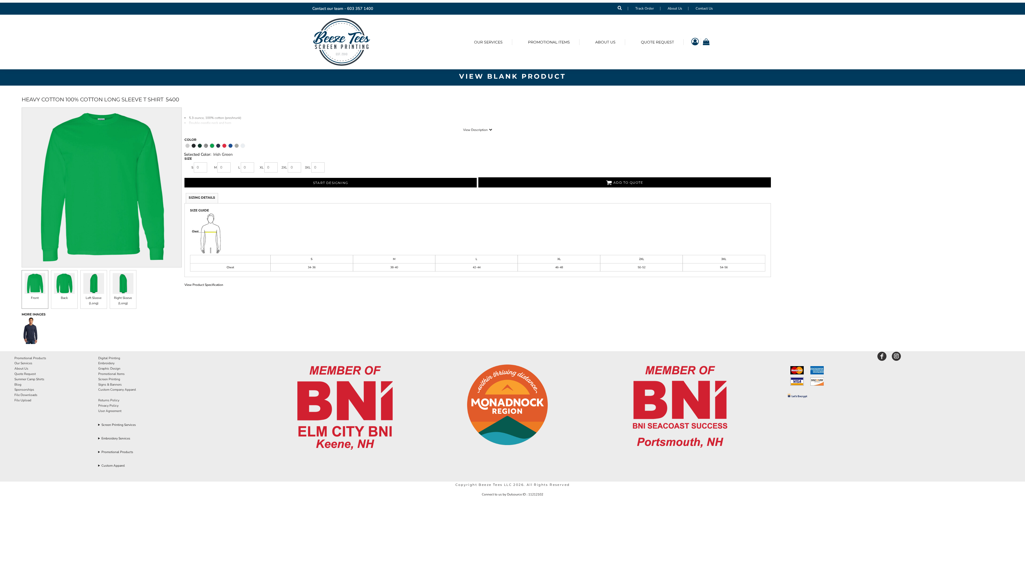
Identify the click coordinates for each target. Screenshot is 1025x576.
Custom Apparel (113, 465)
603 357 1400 (360, 8)
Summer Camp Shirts (29, 379)
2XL (284, 167)
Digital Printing (109, 358)
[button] (345, 408)
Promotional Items (111, 374)
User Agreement (109, 411)
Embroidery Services (115, 438)
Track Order (644, 8)
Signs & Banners (110, 384)
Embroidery (106, 363)
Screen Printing (109, 379)
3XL (308, 167)
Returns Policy (108, 400)
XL (262, 167)
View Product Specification (203, 285)
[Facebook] (881, 356)
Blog (17, 384)
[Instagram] (896, 356)
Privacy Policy (108, 405)
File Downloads (25, 395)
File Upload (22, 400)
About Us (675, 8)
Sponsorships (24, 389)
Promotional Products (30, 358)
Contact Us (704, 8)
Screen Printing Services (118, 425)
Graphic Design (109, 368)
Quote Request (25, 374)
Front (35, 298)
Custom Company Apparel (117, 389)
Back (64, 298)
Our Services (23, 363)
